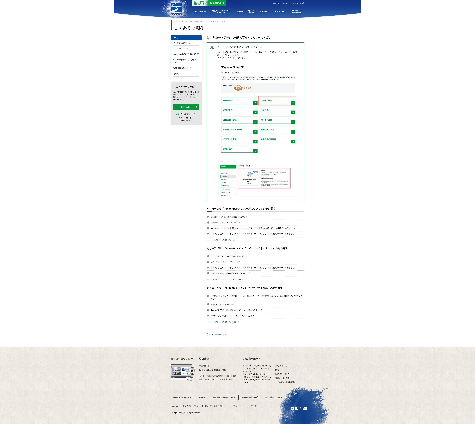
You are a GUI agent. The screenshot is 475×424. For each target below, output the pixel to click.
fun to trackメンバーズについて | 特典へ (222, 322)
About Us (174, 406)
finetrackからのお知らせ (182, 397)
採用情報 (202, 397)
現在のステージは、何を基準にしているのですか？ (231, 273)
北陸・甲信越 (231, 376)
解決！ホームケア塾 (282, 378)
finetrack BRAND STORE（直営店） (213, 370)
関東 (221, 376)
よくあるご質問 (297, 3)
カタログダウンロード (279, 3)
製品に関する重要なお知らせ (223, 397)
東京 (215, 376)
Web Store (209, 3)
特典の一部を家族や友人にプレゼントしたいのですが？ (232, 316)
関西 (207, 379)
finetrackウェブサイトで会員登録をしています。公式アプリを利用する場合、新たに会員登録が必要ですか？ (253, 228)
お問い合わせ (186, 107)
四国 (220, 379)
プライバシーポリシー (191, 406)
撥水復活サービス (281, 374)
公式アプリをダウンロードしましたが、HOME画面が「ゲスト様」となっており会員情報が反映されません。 (253, 234)
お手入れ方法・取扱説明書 (284, 382)
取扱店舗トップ (205, 366)
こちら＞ (241, 47)
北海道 (202, 376)
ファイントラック (180, 21)
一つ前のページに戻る (217, 334)
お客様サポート (252, 358)
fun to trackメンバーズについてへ (220, 240)
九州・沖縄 (228, 379)
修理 (276, 370)
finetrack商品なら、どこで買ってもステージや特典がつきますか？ (236, 310)
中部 (201, 379)
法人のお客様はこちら (272, 397)
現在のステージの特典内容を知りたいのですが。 (213, 21)
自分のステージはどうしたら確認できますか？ (229, 217)
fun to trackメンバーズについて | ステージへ (224, 279)
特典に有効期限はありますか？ (223, 304)
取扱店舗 (204, 358)
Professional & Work (249, 397)
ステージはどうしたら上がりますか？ (225, 222)
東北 (209, 376)
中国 (213, 379)
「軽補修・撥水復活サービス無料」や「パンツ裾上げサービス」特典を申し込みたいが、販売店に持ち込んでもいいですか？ (257, 297)
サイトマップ (251, 406)
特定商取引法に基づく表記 (215, 406)
